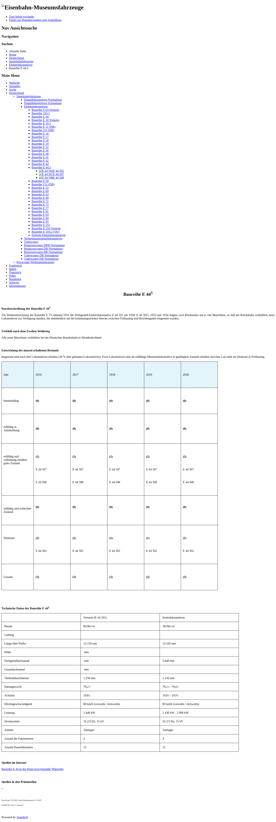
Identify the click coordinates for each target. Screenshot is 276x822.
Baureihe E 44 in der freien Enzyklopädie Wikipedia (32, 769)
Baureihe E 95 (40, 221)
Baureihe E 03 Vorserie (45, 109)
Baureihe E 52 (40, 187)
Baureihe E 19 (40, 143)
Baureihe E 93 (40, 214)
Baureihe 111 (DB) (43, 130)
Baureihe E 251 (41, 225)
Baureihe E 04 (40, 116)
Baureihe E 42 (40, 160)
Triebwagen (31, 241)
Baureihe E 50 (40, 181)
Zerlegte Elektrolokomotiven (49, 235)
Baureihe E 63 (40, 194)
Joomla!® (22, 817)
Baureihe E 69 (40, 197)
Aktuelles (14, 86)
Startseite (14, 82)
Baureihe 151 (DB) (43, 184)
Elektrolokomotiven (36, 106)
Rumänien (15, 279)
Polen (12, 275)
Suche (12, 89)
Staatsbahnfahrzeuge (29, 96)
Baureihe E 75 (40, 204)
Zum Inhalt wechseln (21, 16)
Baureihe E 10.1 (41, 123)
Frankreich (15, 265)
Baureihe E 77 (40, 208)
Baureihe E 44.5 (41, 167)
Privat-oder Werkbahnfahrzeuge (35, 262)
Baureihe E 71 (40, 201)
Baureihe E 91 (40, 211)
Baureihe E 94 (40, 218)
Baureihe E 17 (40, 137)
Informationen (17, 285)
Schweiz (14, 282)
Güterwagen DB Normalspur (41, 255)
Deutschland (16, 93)
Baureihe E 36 (40, 150)
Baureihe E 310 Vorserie (46, 228)
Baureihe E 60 (40, 191)
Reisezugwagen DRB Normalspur (44, 245)
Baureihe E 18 (40, 140)
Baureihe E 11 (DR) (43, 126)
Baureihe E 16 (40, 133)
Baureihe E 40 (40, 153)
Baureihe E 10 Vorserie (45, 120)
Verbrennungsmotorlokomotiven (43, 238)
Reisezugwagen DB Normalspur (43, 248)
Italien (12, 269)
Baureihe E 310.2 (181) (46, 231)
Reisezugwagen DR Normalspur (43, 252)
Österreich (15, 272)
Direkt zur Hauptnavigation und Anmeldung (35, 20)
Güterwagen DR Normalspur (41, 258)
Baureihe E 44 (40, 164)
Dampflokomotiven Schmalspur (43, 103)
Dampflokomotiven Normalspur (43, 99)
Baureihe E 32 (40, 147)
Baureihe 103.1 (41, 113)
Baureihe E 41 (40, 157)
